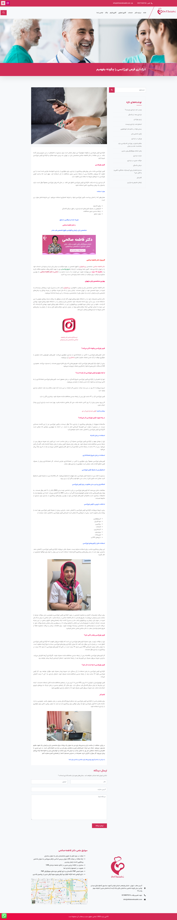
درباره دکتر (138, 13)
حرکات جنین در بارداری (134, 161)
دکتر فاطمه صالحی (99, 267)
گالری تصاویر (122, 13)
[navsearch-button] (4, 12)
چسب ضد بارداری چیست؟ (133, 110)
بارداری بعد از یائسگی (135, 115)
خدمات (130, 13)
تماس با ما (100, 13)
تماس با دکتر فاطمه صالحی (49, 272)
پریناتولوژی (82, 267)
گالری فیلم (113, 13)
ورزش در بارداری (136, 139)
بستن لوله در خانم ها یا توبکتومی (131, 129)
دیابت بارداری (137, 156)
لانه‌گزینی (71, 357)
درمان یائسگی (137, 165)
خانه (144, 13)
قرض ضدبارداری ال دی (89, 411)
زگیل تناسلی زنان (136, 134)
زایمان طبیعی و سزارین (134, 182)
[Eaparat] (3, 3)
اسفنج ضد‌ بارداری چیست (133, 124)
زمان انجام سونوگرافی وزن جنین (132, 151)
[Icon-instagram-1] (8, 3)
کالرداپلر (139, 178)
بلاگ (106, 13)
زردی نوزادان (138, 119)
